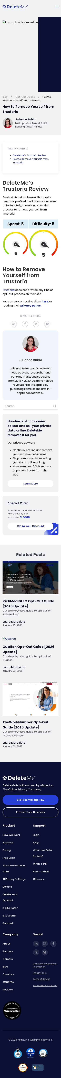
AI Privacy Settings (14, 879)
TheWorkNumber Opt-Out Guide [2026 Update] (25, 725)
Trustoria (9, 290)
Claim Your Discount (30, 526)
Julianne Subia (30, 360)
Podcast (8, 923)
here (45, 301)
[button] (56, 7)
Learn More (30, 483)
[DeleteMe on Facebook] (53, 944)
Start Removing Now (30, 800)
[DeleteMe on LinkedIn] (36, 944)
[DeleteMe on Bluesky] (45, 952)
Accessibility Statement (45, 985)
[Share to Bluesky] (47, 324)
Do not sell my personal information (45, 965)
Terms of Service (41, 979)
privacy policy (30, 306)
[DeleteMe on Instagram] (45, 944)
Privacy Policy (40, 972)
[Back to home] (15, 7)
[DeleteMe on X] (36, 952)
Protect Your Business (30, 812)
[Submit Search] (54, 406)
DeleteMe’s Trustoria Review (29, 155)
